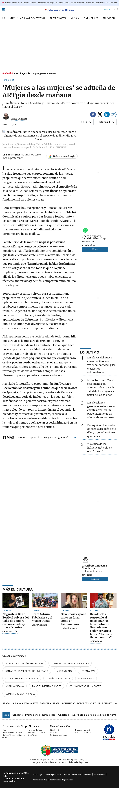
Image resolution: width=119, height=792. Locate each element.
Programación (61, 437)
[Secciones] (3, 9)
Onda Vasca (32, 735)
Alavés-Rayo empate (58, 678)
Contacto (17, 714)
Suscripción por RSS (83, 732)
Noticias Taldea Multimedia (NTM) (13, 736)
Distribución (55, 730)
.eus (6, 715)
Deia (4, 730)
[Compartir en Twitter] (100, 115)
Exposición (34, 437)
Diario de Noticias (34, 730)
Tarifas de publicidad (58, 735)
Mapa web (54, 732)
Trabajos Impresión (83, 730)
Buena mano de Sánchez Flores (24, 663)
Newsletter (48, 714)
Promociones (32, 714)
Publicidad (63, 714)
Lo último (89, 352)
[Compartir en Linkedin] (107, 115)
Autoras (21, 437)
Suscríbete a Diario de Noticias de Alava (93, 714)
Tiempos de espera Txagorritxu (70, 663)
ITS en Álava (88, 671)
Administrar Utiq (40, 780)
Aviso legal (37, 774)
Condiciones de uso (72, 774)
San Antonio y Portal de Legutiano (26, 671)
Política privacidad (53, 774)
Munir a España (14, 686)
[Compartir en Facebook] (93, 115)
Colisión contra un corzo (85, 686)
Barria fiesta (86, 678)
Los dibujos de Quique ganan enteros (35, 73)
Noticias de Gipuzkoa (36, 732)
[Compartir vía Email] (114, 115)
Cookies (87, 774)
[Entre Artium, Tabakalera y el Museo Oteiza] (45, 600)
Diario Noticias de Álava (12, 732)
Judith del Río (96, 641)
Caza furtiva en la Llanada (21, 678)
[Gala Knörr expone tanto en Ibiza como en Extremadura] (74, 600)
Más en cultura (17, 589)
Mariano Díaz (65, 671)
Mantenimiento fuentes (46, 686)
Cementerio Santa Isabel (20, 693)
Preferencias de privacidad (61, 780)
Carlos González (19, 119)
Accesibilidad (99, 774)
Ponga (47, 437)
